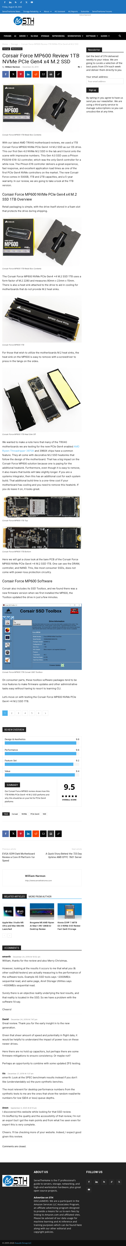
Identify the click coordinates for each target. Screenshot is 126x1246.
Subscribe (85, 11)
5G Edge (34, 36)
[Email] (43, 74)
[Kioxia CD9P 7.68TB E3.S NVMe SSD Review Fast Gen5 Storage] (70, 911)
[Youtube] (31, 2)
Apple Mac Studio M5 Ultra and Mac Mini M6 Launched (13, 925)
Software (91, 36)
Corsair (15, 814)
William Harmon (12, 67)
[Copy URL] (58, 74)
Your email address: (97, 76)
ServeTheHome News (11, 11)
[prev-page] (4, 936)
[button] (120, 36)
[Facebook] (4, 2)
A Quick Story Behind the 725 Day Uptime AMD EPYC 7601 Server (64, 855)
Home (5, 44)
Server (22, 36)
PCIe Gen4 (35, 814)
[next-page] (10, 936)
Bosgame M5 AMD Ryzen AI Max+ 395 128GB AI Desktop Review (42, 925)
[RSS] (15, 2)
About (46, 11)
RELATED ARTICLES (14, 896)
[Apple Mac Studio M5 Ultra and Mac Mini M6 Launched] (14, 911)
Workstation (74, 36)
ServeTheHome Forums (102, 11)
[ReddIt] (35, 74)
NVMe (24, 814)
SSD (44, 814)
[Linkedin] (10, 2)
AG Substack (60, 11)
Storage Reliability (31, 11)
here (79, 1225)
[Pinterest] (20, 74)
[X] (26, 2)
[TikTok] (21, 2)
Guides (104, 36)
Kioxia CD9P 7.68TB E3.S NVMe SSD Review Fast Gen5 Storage (69, 925)
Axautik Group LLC (23, 1243)
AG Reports (73, 11)
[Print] (51, 74)
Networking (58, 36)
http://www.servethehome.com (38, 880)
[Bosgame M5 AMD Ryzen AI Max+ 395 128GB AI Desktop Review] (42, 911)
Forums (7, 36)
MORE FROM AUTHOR (40, 896)
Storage (45, 36)
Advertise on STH (43, 1197)
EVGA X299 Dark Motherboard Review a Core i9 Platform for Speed (18, 857)
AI (15, 36)
